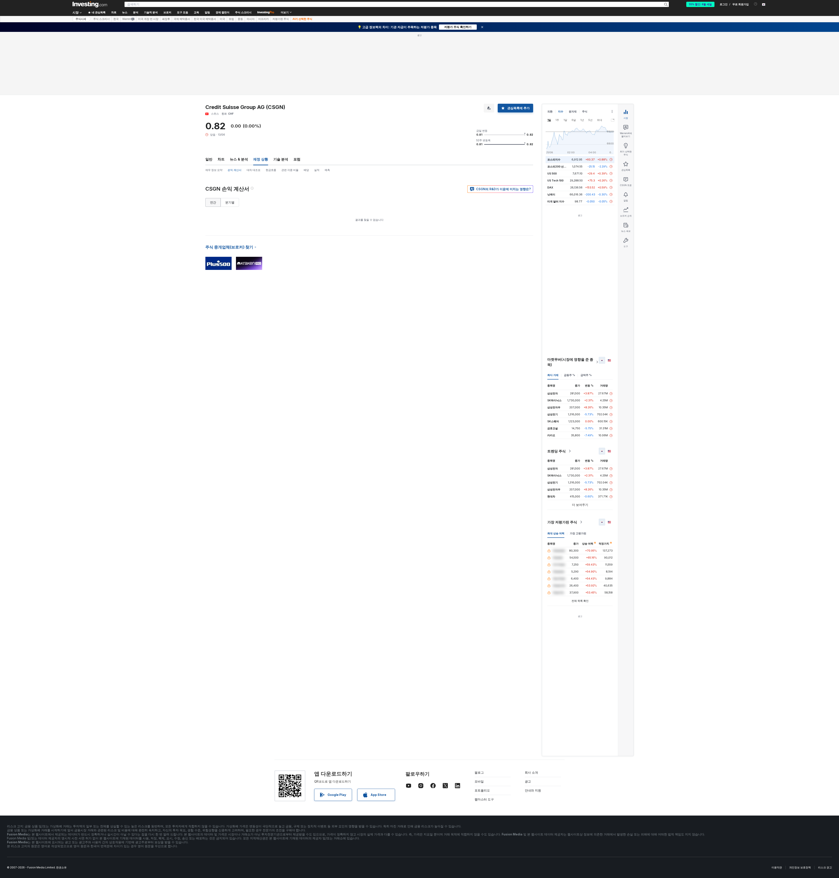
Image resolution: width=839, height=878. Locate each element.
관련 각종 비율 (289, 170)
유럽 (231, 19)
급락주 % (586, 375)
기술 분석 (280, 159)
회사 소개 (531, 772)
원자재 (573, 111)
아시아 (251, 19)
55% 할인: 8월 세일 (700, 4)
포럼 (296, 159)
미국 (222, 19)
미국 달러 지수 (555, 201)
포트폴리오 (482, 790)
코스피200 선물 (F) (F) (561, 166)
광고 (528, 781)
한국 (116, 19)
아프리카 (263, 19)
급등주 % (569, 375)
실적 (316, 170)
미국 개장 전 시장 (148, 19)
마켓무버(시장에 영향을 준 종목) (570, 362)
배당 (306, 170)
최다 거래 (552, 375)
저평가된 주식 (280, 19)
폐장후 (166, 19)
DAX (550, 187)
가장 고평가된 (578, 533)
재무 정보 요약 (213, 170)
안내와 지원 (533, 790)
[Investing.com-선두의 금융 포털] (90, 4)
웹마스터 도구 (484, 799)
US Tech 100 (555, 180)
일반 (208, 159)
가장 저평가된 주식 (562, 522)
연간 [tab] (213, 202)
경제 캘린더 (222, 12)
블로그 (479, 772)
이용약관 (776, 867)
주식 (584, 111)
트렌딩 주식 (556, 451)
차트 (221, 159)
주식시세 (81, 19)
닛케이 (551, 194)
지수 (560, 111)
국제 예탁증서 (182, 19)
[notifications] (755, 4)
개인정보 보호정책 (800, 867)
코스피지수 (553, 159)
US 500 (552, 173)
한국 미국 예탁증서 (205, 19)
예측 (327, 170)
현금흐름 (271, 170)
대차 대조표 (253, 170)
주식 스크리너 (243, 12)
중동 (240, 19)
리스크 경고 (825, 867)
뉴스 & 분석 (239, 159)
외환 (550, 111)
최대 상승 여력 (555, 533)
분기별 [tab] (229, 202)
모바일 (479, 781)
